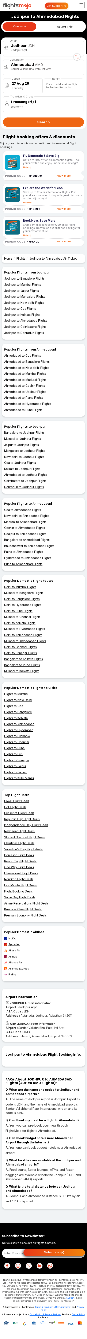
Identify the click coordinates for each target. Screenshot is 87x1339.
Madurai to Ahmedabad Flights (25, 522)
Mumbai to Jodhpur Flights (22, 438)
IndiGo (12, 938)
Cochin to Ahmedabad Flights (24, 527)
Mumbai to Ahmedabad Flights (25, 641)
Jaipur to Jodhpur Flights (21, 445)
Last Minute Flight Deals (20, 885)
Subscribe (52, 1252)
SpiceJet (14, 944)
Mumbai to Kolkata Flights (21, 671)
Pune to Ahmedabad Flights (23, 564)
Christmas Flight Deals (19, 843)
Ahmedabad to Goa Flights (22, 355)
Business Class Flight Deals (23, 909)
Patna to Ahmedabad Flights (23, 551)
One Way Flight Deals (19, 867)
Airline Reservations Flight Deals (26, 903)
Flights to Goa (13, 706)
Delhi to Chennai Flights (20, 647)
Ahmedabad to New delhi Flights (26, 367)
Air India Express (18, 968)
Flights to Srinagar (16, 760)
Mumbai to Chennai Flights (22, 617)
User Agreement (63, 1307)
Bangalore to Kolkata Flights (23, 659)
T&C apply (27, 167)
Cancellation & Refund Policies (45, 1314)
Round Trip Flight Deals (20, 861)
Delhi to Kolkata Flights (19, 623)
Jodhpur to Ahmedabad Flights (25, 320)
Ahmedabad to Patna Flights (23, 397)
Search (43, 122)
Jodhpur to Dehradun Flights (24, 333)
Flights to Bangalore (18, 712)
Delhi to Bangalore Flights (22, 599)
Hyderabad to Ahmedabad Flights (27, 558)
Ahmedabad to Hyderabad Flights (27, 403)
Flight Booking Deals (18, 891)
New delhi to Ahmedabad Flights (26, 515)
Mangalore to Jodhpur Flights (24, 450)
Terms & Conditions (44, 1307)
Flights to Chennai (16, 742)
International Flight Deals (21, 873)
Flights (20, 258)
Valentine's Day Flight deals (23, 849)
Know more (64, 175)
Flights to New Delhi (18, 700)
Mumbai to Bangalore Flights (24, 593)
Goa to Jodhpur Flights (20, 462)
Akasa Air (14, 950)
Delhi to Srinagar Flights (20, 653)
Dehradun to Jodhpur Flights (24, 487)
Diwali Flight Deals (16, 801)
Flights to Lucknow (17, 736)
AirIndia (13, 956)
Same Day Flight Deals (19, 897)
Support (70, 1297)
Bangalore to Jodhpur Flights (24, 432)
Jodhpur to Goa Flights (20, 308)
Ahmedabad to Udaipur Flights (25, 391)
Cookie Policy (78, 1314)
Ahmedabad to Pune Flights (23, 410)
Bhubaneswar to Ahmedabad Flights (29, 546)
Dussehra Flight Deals (19, 813)
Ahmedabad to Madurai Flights (25, 379)
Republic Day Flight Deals (22, 819)
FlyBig (12, 974)
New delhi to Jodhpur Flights (24, 457)
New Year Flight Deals (19, 831)
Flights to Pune (14, 748)
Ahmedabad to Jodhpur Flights (25, 474)
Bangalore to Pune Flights (22, 665)
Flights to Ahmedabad (19, 724)
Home (8, 258)
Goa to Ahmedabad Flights (22, 510)
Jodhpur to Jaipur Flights (21, 290)
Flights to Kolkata (16, 718)
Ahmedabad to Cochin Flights (24, 385)
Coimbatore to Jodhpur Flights (25, 481)
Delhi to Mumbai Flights (20, 587)
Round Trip (64, 26)
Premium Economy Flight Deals (25, 915)
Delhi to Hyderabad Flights (22, 605)
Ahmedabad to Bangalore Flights (27, 361)
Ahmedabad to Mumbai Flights (25, 373)
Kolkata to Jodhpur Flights (22, 469)
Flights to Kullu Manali (19, 778)
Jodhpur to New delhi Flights (24, 302)
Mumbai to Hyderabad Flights (24, 629)
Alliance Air (15, 962)
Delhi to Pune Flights (18, 611)
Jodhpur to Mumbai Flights (22, 284)
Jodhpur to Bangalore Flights (24, 278)
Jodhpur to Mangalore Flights (24, 296)
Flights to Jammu (15, 772)
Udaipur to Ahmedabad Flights (25, 534)
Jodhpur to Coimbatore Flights (25, 326)
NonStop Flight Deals (18, 879)
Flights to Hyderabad (18, 730)
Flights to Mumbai (16, 694)
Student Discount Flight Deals (24, 837)
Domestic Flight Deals (19, 855)
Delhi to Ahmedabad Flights (23, 635)
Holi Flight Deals (15, 807)
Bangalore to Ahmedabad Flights (27, 539)
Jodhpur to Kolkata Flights (22, 314)
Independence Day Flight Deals (26, 825)
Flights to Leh (13, 754)
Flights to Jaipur (15, 766)
